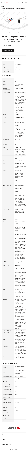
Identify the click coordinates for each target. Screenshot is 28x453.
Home (2, 6)
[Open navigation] (26, 2)
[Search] (19, 2)
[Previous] (9, 32)
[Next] (18, 32)
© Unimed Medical (14, 449)
